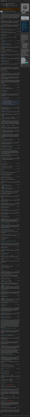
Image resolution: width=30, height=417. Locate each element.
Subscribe (25, 17)
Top (3, 11)
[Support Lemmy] (21, 1)
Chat (14, 11)
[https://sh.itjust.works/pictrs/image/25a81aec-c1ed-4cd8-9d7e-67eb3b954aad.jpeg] (3, 4)
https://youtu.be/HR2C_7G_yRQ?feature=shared (7, 354)
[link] (8, 7)
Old (11, 11)
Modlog (15, 415)
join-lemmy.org (27, 415)
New (9, 11)
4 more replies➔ (5, 161)
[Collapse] (1, 13)
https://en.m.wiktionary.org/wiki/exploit (7, 149)
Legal (17, 415)
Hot (1, 11)
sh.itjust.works (7, 4)
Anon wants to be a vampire (10, 3)
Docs (22, 415)
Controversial (6, 11)
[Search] (24, 1)
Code (24, 415)
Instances (19, 415)
